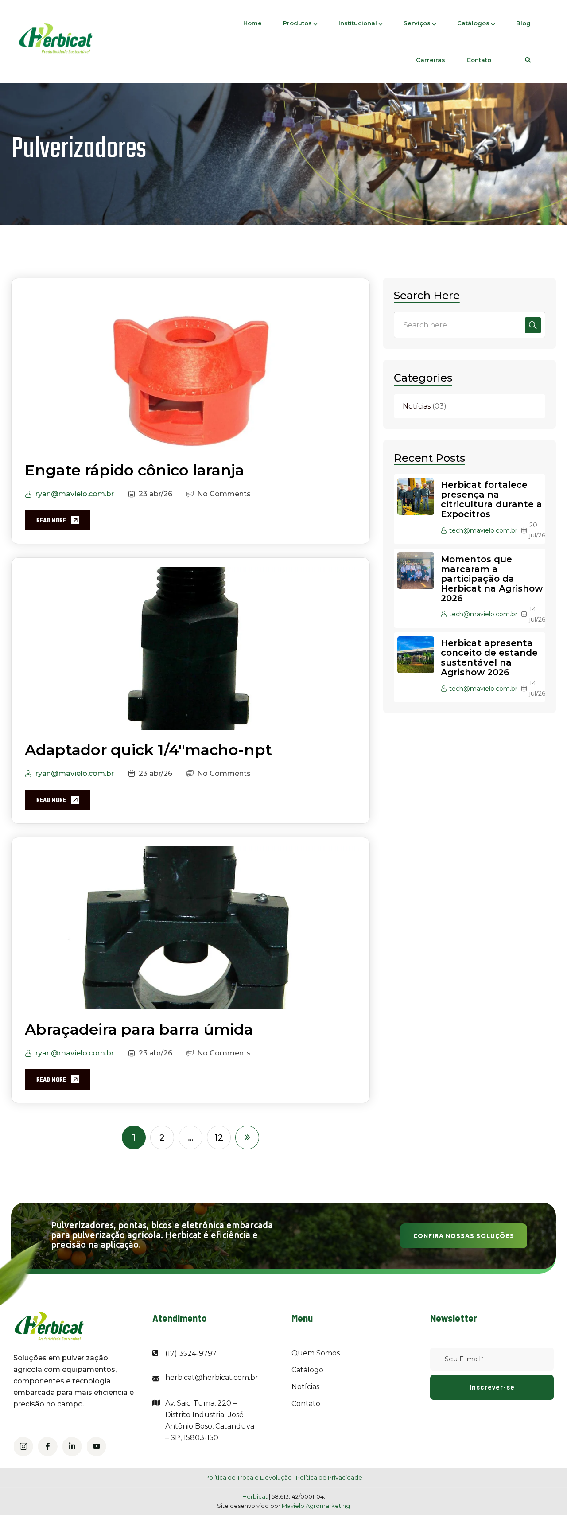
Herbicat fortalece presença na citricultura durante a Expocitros (491, 500)
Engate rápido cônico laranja (134, 470)
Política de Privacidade (329, 1477)
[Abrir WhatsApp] (545, 1492)
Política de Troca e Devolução (248, 1477)
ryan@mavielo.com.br (74, 494)
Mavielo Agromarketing (316, 1505)
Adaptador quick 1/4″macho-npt (148, 749)
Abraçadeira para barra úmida (139, 1029)
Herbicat (255, 1496)
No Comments (224, 494)
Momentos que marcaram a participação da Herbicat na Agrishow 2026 (492, 579)
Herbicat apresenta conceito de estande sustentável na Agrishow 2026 (489, 658)
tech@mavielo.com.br (483, 530)
